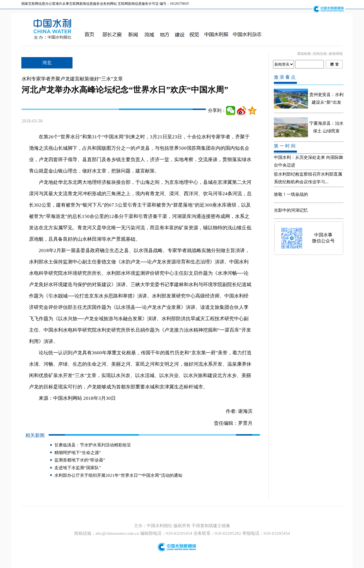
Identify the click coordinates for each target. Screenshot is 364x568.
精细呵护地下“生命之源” (77, 452)
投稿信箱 (320, 54)
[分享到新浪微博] (241, 110)
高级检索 (304, 54)
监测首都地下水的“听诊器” (79, 460)
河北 (46, 62)
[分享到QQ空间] (252, 110)
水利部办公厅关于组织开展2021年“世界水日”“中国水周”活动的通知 (118, 475)
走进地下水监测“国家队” (77, 467)
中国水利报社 (160, 525)
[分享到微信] (230, 110)
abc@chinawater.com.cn (117, 533)
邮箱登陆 (336, 54)
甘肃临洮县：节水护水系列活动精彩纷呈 (92, 445)
